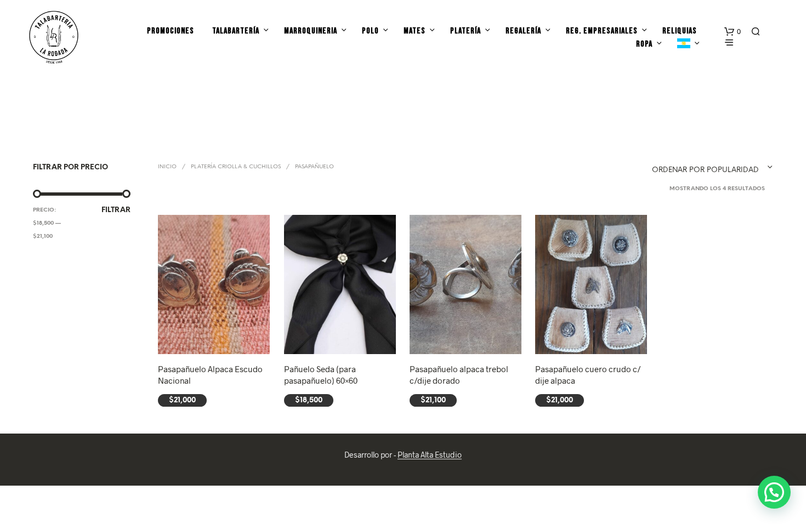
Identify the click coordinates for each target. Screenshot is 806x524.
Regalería (523, 31)
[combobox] (697, 167)
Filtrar (115, 210)
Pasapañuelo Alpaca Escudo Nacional (210, 374)
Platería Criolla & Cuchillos (236, 167)
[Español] (684, 44)
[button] (732, 31)
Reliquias (679, 31)
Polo (370, 31)
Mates (414, 31)
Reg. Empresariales (602, 31)
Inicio (167, 167)
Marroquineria (310, 31)
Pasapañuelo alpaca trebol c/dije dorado (459, 374)
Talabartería (235, 31)
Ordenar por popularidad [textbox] (705, 170)
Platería (465, 31)
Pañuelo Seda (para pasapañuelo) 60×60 (320, 374)
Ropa (644, 44)
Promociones (170, 31)
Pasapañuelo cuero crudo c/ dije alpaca (588, 374)
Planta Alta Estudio (430, 455)
